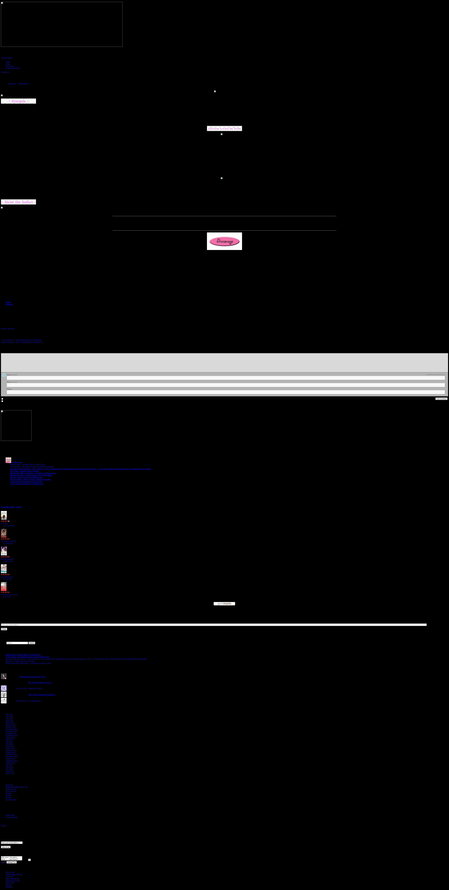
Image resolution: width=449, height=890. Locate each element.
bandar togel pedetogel (14, 874)
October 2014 (11, 733)
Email (12, 375)
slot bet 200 (10, 883)
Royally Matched (7, 559)
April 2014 (10, 746)
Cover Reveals (11, 789)
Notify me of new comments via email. (16, 399)
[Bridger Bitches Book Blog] (62, 46)
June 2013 (9, 767)
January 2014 (11, 752)
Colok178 (9, 876)
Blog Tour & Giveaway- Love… (40, 682)
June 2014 (9, 742)
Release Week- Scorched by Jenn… (33, 677)
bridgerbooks (23, 84)
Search (3, 643)
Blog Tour (12, 84)
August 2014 (10, 738)
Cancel (3, 862)
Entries (10, 815)
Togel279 (9, 887)
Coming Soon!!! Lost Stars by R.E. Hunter (26, 481)
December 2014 (11, 729)
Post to (25, 860)
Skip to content (6, 58)
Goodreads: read (11, 507)
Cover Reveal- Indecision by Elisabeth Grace (27, 484)
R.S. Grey (7, 597)
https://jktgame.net (12, 879)
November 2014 (12, 731)
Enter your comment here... (10, 352)
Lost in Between (7, 577)
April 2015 (10, 721)
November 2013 (12, 756)
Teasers (8, 797)
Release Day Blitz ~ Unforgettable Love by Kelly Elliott (31, 475)
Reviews (9, 795)
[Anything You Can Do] (3, 590)
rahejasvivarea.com (13, 881)
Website (9, 389)
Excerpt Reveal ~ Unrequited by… (29, 701)
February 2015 (11, 725)
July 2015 (9, 714)
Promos (8, 793)
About (8, 64)
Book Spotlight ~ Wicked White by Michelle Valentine (30, 479)
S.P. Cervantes (8, 526)
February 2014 (11, 750)
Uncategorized (11, 800)
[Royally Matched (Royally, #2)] (4, 555)
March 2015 (10, 723)
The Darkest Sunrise (8, 541)
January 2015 (11, 727)
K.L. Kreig (7, 579)
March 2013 (10, 773)
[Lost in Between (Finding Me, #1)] (4, 572)
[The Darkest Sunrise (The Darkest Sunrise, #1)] (4, 537)
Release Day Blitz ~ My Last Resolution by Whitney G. (22, 342)
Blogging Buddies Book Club (17, 787)
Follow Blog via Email (18, 611)
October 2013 (11, 759)
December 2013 (11, 754)
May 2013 (9, 769)
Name (12, 382)
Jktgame (9, 885)
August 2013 (10, 763)
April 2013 (10, 771)
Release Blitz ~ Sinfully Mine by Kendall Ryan (27, 464)
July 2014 (9, 740)
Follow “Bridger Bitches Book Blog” (18, 830)
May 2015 (9, 719)
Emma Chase (8, 561)
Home (8, 62)
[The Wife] (4, 519)
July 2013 (9, 765)
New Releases (11, 791)
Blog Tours (10, 66)
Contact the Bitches (13, 68)
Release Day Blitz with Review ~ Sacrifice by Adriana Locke (33, 473)
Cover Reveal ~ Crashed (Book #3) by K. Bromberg (21, 340)
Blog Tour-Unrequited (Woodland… (42, 695)
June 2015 (9, 716)
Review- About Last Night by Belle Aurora (26, 477)
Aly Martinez (8, 543)
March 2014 (10, 748)
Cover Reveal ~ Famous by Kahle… (29, 688)
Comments (11, 817)
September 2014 (12, 735)
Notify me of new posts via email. (15, 401)
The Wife (4, 523)
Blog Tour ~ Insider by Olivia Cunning (24, 471)
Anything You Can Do (9, 595)
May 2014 (9, 744)
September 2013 (12, 761)
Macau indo (10, 872)
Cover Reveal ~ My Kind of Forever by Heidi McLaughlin (32, 467)
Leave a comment (7, 329)
